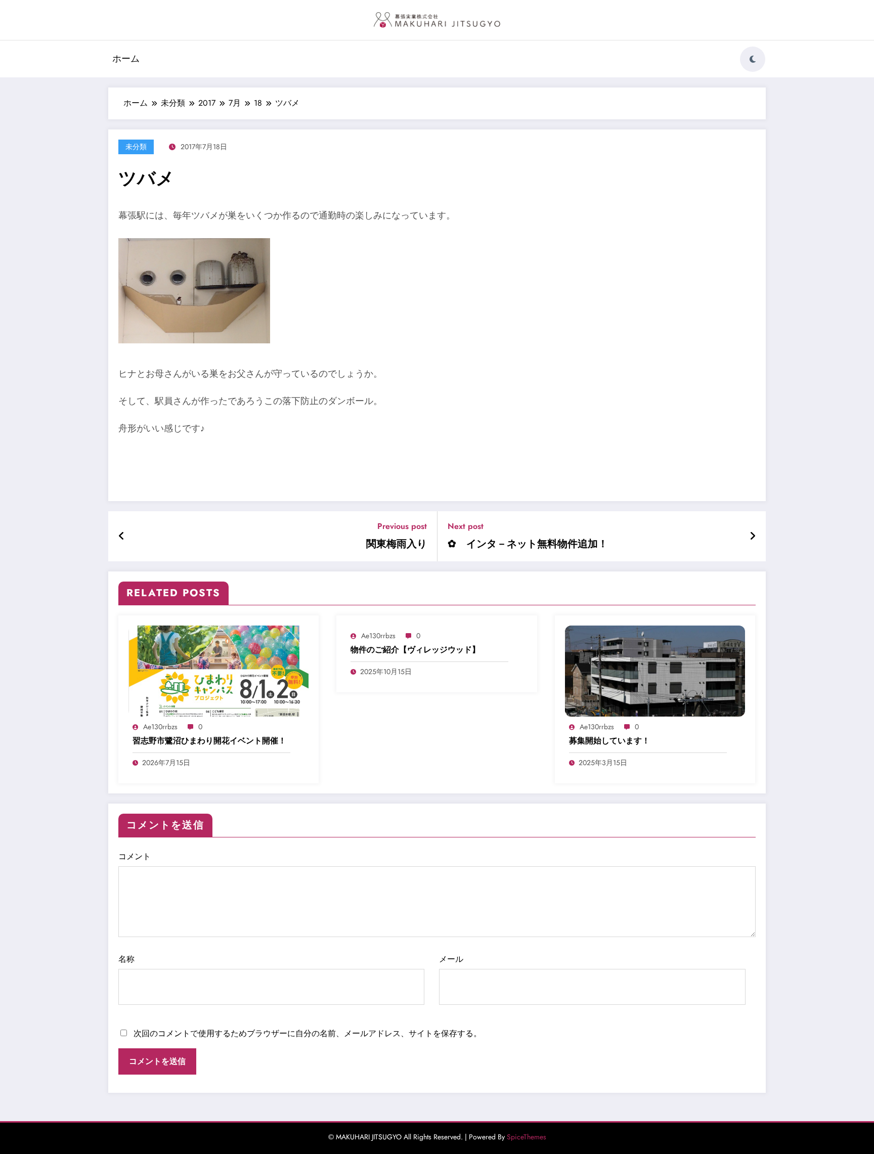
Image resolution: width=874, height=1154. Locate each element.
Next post (466, 526)
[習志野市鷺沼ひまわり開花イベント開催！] (218, 670)
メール (451, 959)
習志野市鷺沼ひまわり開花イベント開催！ (209, 740)
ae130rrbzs (160, 727)
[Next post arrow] (753, 536)
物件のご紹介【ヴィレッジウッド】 (415, 649)
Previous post (402, 526)
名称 (126, 959)
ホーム (126, 58)
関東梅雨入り (396, 544)
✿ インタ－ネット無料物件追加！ (528, 544)
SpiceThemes (526, 1137)
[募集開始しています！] (655, 670)
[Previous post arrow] (121, 536)
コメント (134, 856)
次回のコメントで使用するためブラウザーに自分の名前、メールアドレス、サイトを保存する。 (308, 1033)
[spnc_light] (752, 59)
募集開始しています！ (609, 740)
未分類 (136, 147)
